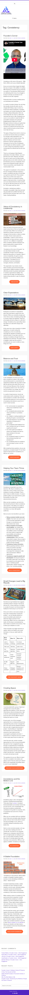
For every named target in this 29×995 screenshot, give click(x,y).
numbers (15, 803)
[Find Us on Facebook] (15, 993)
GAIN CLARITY (14, 347)
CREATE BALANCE (14, 457)
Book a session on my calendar (16, 922)
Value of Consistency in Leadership (12, 207)
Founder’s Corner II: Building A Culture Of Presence (13, 970)
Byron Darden (21, 38)
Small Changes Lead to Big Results (14, 582)
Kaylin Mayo (4, 954)
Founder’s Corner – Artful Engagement (18, 953)
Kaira (18, 991)
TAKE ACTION (14, 282)
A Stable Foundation (11, 856)
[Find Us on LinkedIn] (16, 993)
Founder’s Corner (10, 35)
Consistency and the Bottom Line (11, 780)
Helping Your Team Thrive (13, 468)
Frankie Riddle (5, 953)
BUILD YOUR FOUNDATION (14, 931)
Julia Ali (3, 956)
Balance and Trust (10, 358)
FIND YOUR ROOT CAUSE (14, 677)
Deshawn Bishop (5, 959)
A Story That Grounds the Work (9, 972)
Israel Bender (5, 958)
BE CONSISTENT (14, 845)
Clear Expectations (11, 292)
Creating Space (9, 688)
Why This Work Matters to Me (8, 977)
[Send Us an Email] (13, 993)
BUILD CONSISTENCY (14, 570)
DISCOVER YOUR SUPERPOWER (14, 768)
